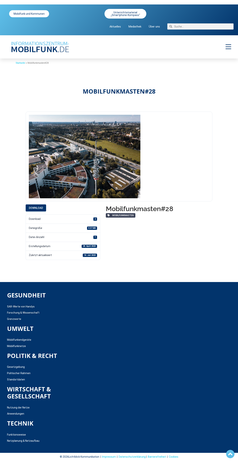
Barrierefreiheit (157, 456)
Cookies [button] (173, 456)
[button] (228, 47)
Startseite (20, 63)
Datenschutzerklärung (132, 456)
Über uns (154, 26)
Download (36, 207)
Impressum (109, 456)
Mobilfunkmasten (122, 215)
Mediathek (134, 26)
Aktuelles (115, 26)
